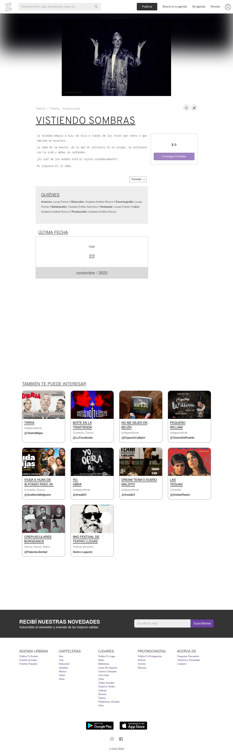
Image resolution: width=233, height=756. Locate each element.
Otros (61, 679)
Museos (102, 694)
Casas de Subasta (107, 667)
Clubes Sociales (106, 683)
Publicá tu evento (29, 656)
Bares (101, 660)
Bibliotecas (103, 664)
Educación (64, 664)
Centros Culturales (107, 671)
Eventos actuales (28, 660)
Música (62, 671)
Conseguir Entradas (174, 156)
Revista (215, 6)
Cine (61, 660)
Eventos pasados (28, 664)
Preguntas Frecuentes (188, 656)
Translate (137, 179)
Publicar (147, 6)
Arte (61, 656)
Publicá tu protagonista (150, 656)
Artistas (142, 660)
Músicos (142, 667)
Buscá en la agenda (175, 6)
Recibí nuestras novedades (59, 621)
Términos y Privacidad (188, 660)
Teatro (62, 675)
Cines (101, 679)
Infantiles (63, 667)
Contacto (181, 664)
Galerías (102, 690)
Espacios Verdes (106, 686)
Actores (142, 664)
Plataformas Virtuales (109, 701)
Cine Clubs (103, 675)
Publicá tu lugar (106, 656)
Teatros (102, 698)
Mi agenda (198, 6)
